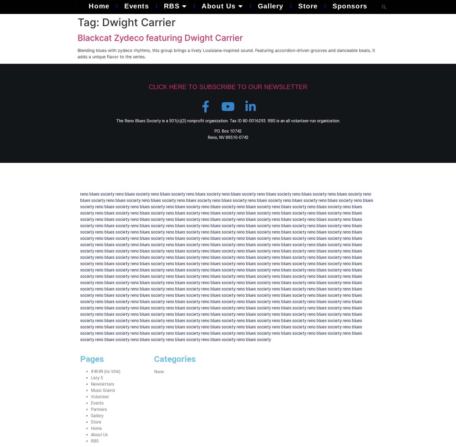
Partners (99, 409)
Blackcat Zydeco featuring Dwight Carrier (160, 38)
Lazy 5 (97, 377)
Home (99, 6)
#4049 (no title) (105, 371)
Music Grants (103, 390)
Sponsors (349, 6)
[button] (384, 7)
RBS (172, 6)
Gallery (270, 6)
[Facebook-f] (206, 107)
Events (136, 6)
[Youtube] (228, 107)
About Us (219, 6)
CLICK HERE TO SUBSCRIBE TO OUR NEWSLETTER (228, 86)
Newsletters (102, 384)
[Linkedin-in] (250, 107)
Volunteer (100, 396)
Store (308, 6)
